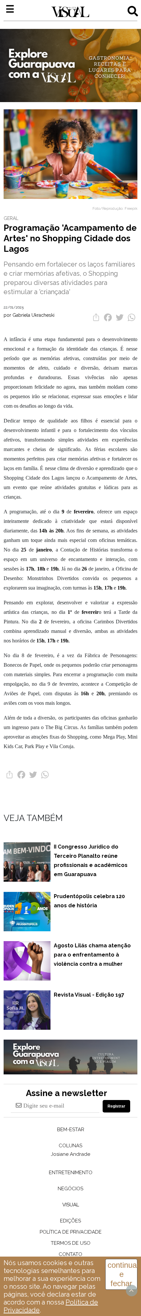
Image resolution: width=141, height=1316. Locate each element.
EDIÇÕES (70, 1221)
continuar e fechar (122, 1274)
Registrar (116, 1106)
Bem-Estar (70, 1130)
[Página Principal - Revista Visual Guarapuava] (70, 12)
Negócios (70, 1189)
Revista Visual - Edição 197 (89, 995)
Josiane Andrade (70, 1154)
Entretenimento (70, 1173)
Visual (70, 1205)
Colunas (70, 1146)
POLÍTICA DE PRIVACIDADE (71, 1232)
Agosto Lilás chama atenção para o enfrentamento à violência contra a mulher (92, 954)
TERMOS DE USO (71, 1243)
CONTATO (70, 1254)
